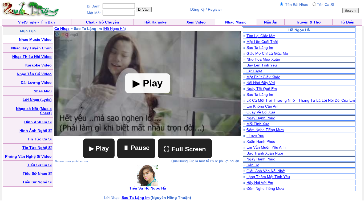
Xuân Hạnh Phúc (260, 141)
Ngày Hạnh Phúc (260, 118)
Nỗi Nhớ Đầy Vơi (260, 83)
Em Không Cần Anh (263, 106)
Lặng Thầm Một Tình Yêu (268, 177)
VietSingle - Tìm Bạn (36, 22)
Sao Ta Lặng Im (135, 197)
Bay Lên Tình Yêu (261, 65)
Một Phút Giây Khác (263, 77)
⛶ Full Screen (185, 149)
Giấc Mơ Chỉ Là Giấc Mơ (267, 53)
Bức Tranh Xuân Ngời (264, 153)
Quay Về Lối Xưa (260, 112)
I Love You (255, 135)
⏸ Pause (136, 147)
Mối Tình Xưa (257, 124)
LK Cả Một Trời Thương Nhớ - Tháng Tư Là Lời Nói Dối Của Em (300, 100)
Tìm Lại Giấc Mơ (260, 36)
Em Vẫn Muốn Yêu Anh (266, 147)
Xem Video (196, 22)
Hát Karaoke (155, 22)
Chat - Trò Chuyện (102, 22)
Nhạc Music (235, 22)
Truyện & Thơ (308, 22)
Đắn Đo (252, 165)
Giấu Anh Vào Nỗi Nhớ (265, 171)
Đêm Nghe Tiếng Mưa (265, 130)
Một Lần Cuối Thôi (262, 42)
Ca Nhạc (62, 28)
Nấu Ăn (270, 22)
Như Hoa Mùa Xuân (263, 59)
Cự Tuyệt (254, 71)
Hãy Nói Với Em (259, 182)
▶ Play (99, 148)
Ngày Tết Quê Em (261, 88)
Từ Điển (347, 22)
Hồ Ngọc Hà (114, 28)
